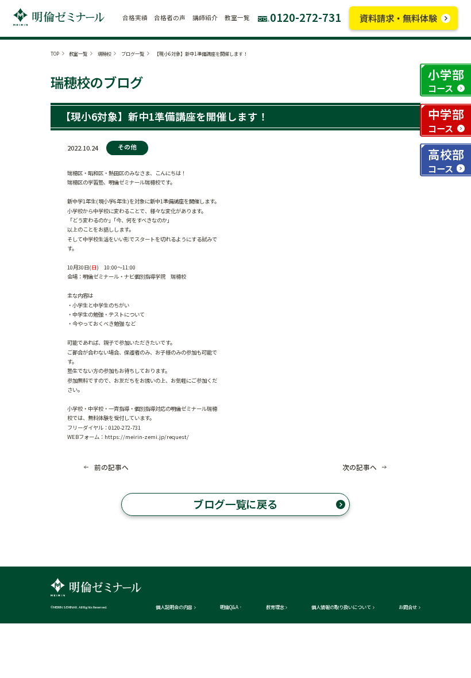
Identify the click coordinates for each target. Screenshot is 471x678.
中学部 (446, 119)
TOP (55, 53)
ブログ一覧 (132, 53)
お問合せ (408, 606)
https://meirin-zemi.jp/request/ (147, 437)
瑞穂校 (104, 53)
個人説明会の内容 (174, 606)
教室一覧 (78, 53)
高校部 (446, 160)
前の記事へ (111, 467)
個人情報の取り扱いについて (341, 606)
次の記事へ (359, 467)
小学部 (446, 80)
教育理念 (275, 606)
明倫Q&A (229, 606)
